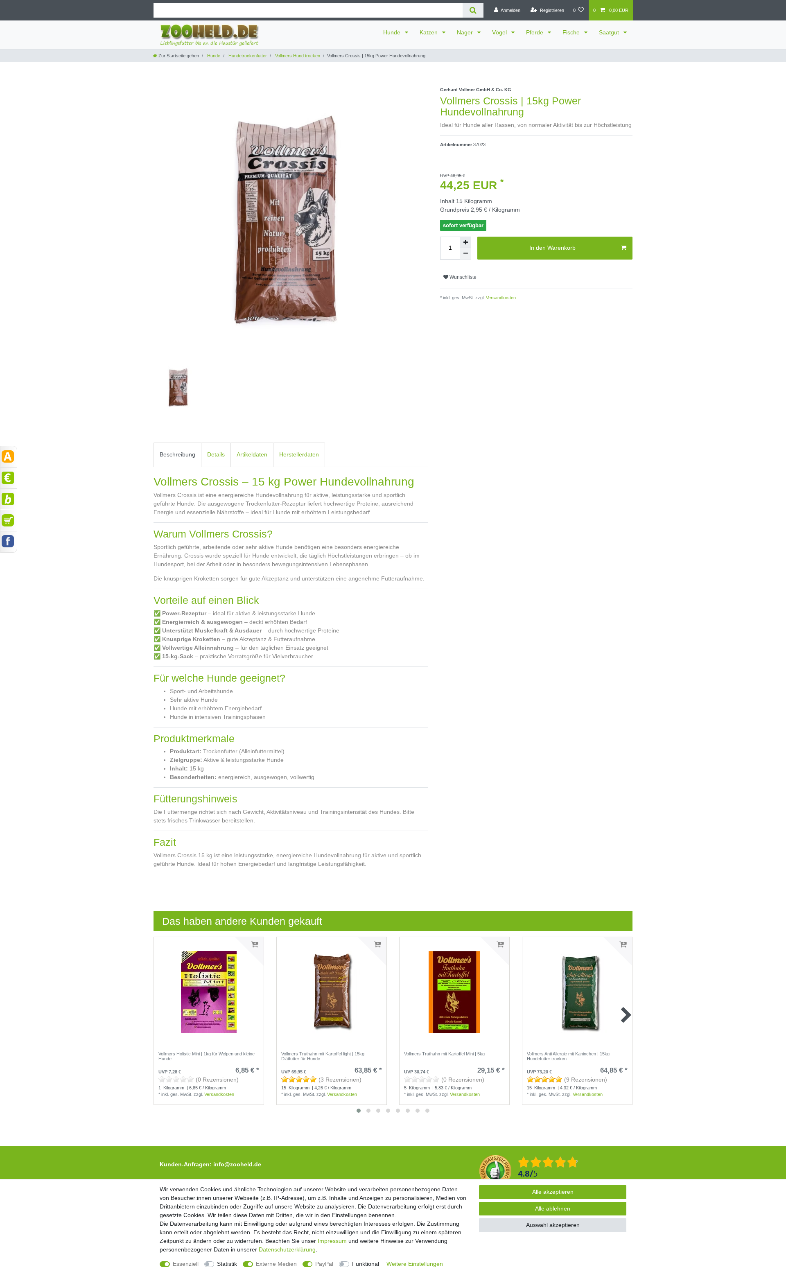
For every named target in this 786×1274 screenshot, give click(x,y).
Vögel (500, 32)
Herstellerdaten (299, 454)
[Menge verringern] (465, 254)
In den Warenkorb (552, 247)
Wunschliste (462, 277)
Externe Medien (276, 1263)
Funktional (365, 1263)
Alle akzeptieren (553, 1191)
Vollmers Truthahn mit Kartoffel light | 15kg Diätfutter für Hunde (322, 1056)
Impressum (332, 1241)
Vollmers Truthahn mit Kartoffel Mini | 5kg (444, 1053)
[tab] (177, 455)
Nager (465, 32)
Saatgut (610, 32)
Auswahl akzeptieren (553, 1225)
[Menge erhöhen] (465, 242)
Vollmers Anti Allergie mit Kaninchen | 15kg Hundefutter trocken (568, 1056)
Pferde (535, 32)
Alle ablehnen (552, 1208)
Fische (571, 32)
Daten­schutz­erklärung (287, 1249)
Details (216, 454)
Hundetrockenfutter (247, 55)
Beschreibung (177, 454)
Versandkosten (500, 297)
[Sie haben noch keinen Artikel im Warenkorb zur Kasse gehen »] (8, 520)
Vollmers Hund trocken (297, 55)
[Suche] (473, 10)
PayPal (324, 1263)
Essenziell (186, 1263)
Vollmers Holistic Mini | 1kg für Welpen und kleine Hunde (206, 1056)
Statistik (227, 1263)
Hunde (392, 32)
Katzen (429, 32)
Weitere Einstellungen (414, 1263)
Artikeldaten (252, 454)
